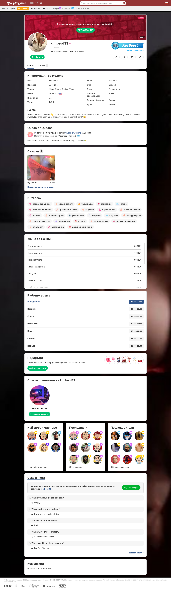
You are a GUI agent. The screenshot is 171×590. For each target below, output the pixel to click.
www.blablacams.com (34, 580)
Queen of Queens (73, 133)
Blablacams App (82, 9)
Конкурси (66, 9)
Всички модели (8, 9)
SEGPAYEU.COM (61, 580)
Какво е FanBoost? (135, 51)
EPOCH (52, 580)
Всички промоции (51, 9)
